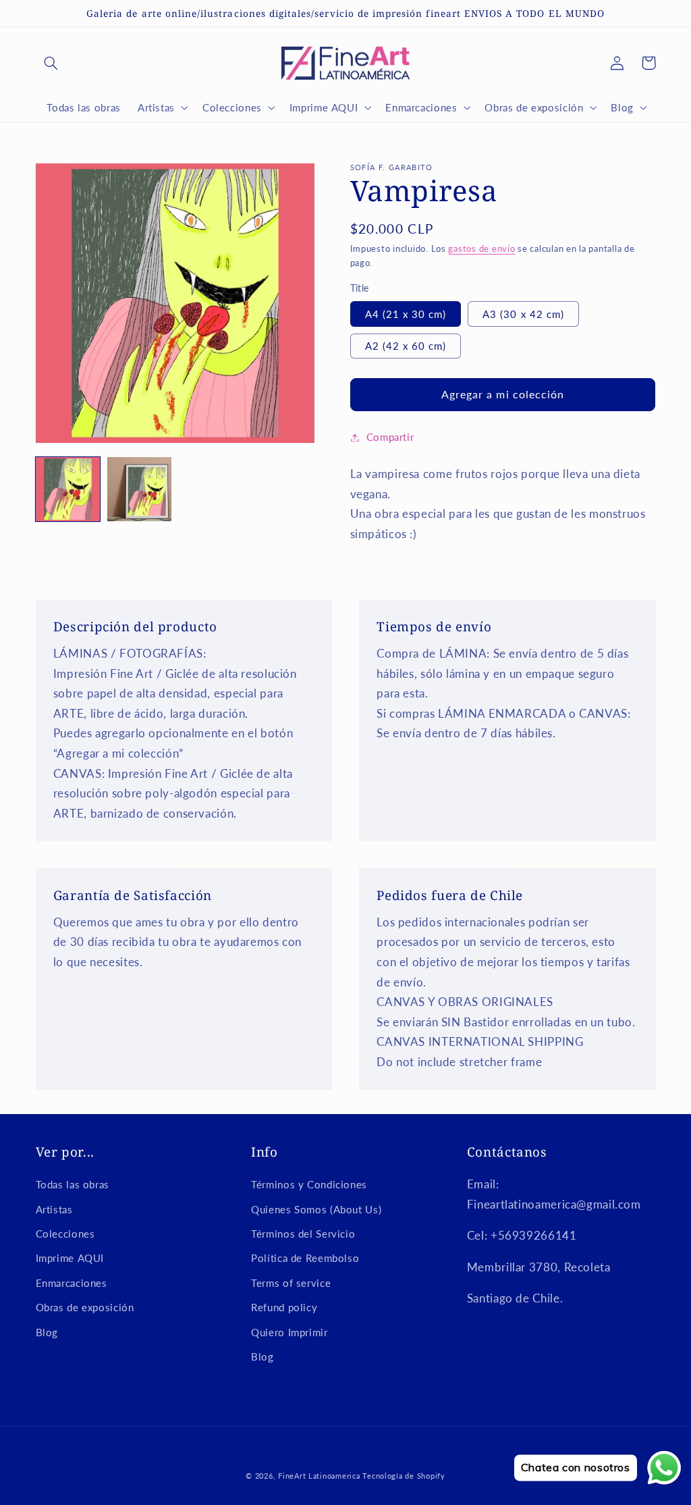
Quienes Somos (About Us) (316, 1209)
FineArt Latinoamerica (319, 1476)
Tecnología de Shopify (403, 1476)
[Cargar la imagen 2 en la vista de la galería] (139, 489)
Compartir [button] (390, 437)
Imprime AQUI (70, 1258)
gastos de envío (481, 249)
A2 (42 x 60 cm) (406, 346)
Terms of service (291, 1283)
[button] (51, 62)
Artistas (54, 1209)
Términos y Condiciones (309, 1184)
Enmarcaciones (71, 1283)
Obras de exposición (85, 1307)
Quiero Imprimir (289, 1332)
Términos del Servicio (303, 1233)
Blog (47, 1332)
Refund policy (284, 1307)
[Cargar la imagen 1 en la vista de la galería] (68, 489)
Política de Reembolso (305, 1258)
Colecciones (65, 1233)
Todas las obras (72, 1184)
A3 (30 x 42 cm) (523, 314)
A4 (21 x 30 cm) (406, 314)
